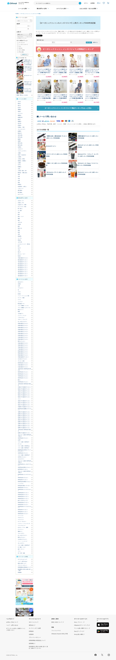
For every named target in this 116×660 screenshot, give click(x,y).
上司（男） (20, 242)
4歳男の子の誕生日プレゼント (24, 427)
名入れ (20, 48)
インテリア (20, 301)
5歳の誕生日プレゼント (23, 267)
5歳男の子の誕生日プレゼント (24, 421)
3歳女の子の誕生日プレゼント (24, 402)
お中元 (19, 164)
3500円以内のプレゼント (23, 377)
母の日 (19, 105)
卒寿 (19, 174)
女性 (19, 212)
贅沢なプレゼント (21, 341)
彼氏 (19, 220)
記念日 (19, 107)
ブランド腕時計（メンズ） (23, 305)
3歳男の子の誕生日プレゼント (24, 425)
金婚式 (19, 141)
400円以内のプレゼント (23, 479)
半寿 (19, 178)
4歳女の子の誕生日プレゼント (24, 404)
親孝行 (19, 119)
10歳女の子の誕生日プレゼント (24, 387)
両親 (19, 218)
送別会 (19, 111)
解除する (95, 42)
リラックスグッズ (21, 525)
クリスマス (20, 113)
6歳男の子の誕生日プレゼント (24, 413)
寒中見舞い (20, 192)
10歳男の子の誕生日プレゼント (24, 406)
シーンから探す (22, 8)
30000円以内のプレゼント (23, 496)
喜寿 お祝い (20, 143)
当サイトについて (33, 622)
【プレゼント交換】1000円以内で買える (24, 461)
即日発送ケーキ (21, 303)
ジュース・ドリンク (22, 315)
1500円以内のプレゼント (23, 438)
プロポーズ (20, 148)
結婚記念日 (20, 117)
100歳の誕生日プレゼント (23, 356)
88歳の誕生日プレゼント (23, 352)
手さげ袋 (21, 52)
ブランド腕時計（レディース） (24, 307)
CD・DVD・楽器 (21, 553)
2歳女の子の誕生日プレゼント (24, 419)
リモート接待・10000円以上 (24, 445)
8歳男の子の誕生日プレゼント (24, 415)
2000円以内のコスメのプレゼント (24, 490)
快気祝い (20, 184)
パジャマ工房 (42, 74)
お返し (19, 168)
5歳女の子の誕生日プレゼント (24, 396)
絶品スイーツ (20, 309)
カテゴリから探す (61, 8)
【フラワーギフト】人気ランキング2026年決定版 (28, 90)
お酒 (19, 285)
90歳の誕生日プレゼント (23, 355)
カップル (20, 238)
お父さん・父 (20, 200)
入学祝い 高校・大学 (22, 170)
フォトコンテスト (56, 630)
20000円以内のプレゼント (23, 494)
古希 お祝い (20, 135)
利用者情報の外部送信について (24, 567)
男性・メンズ (20, 216)
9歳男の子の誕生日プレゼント (24, 417)
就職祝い (20, 121)
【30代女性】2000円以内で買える (24, 430)
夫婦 (19, 234)
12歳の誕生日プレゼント (23, 364)
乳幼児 (19, 255)
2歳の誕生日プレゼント (23, 275)
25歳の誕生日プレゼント (23, 329)
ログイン (86, 3)
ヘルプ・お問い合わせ (22, 561)
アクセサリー (20, 287)
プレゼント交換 (21, 360)
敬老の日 (20, 133)
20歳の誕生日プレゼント (23, 333)
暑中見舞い (20, 190)
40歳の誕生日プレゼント (23, 323)
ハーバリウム (20, 483)
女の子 (19, 247)
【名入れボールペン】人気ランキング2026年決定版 (28, 83)
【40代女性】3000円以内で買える (24, 384)
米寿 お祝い (20, 137)
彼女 (19, 214)
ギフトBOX (22, 50)
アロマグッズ (20, 517)
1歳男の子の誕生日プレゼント (24, 423)
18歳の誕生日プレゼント (23, 345)
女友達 (19, 224)
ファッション (20, 515)
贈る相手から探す (42, 8)
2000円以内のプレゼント (23, 504)
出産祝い (20, 147)
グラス (19, 291)
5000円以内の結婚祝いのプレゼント (24, 409)
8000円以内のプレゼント (23, 373)
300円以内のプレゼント (23, 511)
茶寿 (19, 182)
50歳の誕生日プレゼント (23, 327)
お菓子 (19, 439)
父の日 (19, 101)
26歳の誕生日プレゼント (23, 331)
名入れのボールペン (51, 146)
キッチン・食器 (21, 297)
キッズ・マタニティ (22, 521)
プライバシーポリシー (22, 565)
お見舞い (20, 156)
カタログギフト (21, 458)
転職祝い (20, 166)
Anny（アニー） (78, 622)
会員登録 (92, 3)
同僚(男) (19, 236)
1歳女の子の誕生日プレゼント (24, 400)
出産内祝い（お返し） (22, 186)
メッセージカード (23, 44)
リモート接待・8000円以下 (23, 447)
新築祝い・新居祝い (22, 160)
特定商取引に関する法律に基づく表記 (24, 570)
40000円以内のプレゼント (23, 498)
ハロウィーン (20, 188)
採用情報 (31, 643)
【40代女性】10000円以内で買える (24, 369)
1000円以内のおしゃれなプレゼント (24, 465)
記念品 (19, 293)
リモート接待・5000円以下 (23, 441)
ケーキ (19, 299)
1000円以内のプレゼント (23, 453)
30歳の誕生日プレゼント (23, 325)
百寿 (19, 176)
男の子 (19, 251)
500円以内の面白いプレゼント (24, 485)
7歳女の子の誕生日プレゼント (24, 390)
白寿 (19, 180)
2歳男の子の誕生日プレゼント (24, 432)
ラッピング (22, 42)
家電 (19, 311)
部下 (19, 246)
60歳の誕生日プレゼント (23, 339)
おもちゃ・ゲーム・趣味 (23, 527)
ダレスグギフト (21, 543)
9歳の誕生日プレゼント (23, 263)
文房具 (19, 283)
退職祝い (20, 109)
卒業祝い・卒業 (21, 127)
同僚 (19, 230)
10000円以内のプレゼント (23, 492)
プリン (19, 551)
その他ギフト (20, 313)
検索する (24, 54)
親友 (19, 226)
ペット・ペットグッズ (22, 541)
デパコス (20, 443)
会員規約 (31, 634)
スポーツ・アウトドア (22, 319)
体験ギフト (20, 531)
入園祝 (19, 152)
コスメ (19, 398)
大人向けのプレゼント (22, 358)
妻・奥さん (20, 208)
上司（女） (20, 222)
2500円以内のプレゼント (23, 381)
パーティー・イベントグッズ (24, 523)
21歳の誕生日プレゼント (23, 337)
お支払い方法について (12, 622)
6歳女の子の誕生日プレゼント (24, 388)
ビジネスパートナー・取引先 (24, 244)
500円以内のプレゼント (23, 509)
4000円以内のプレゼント (23, 513)
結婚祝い (20, 131)
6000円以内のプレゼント (23, 362)
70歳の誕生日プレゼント (23, 347)
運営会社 (31, 625)
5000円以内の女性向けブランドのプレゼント (24, 450)
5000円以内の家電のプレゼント (24, 481)
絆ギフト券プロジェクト (23, 500)
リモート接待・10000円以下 (24, 455)
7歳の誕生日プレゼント (23, 261)
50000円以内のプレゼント (23, 502)
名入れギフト (20, 281)
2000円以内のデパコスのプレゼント (24, 507)
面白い (19, 379)
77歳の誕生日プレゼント (23, 349)
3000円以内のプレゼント (23, 477)
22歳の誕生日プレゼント (23, 335)
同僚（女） (20, 228)
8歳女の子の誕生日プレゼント (24, 392)
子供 (19, 250)
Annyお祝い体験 (78, 634)
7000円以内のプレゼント (23, 375)
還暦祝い (20, 115)
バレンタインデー (21, 129)
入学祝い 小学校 (21, 158)
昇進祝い (20, 125)
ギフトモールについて (22, 559)
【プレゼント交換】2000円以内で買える (24, 435)
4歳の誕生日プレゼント (23, 269)
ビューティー (20, 529)
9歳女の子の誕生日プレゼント (24, 394)
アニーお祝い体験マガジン (81, 628)
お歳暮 (19, 162)
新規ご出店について (22, 563)
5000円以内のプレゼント (23, 487)
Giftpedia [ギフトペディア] (81, 625)
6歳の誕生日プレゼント (23, 265)
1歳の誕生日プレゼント (23, 273)
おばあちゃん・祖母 (22, 204)
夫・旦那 (20, 210)
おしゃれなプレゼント (22, 321)
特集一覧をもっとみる (22, 95)
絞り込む (89, 42)
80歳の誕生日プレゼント (23, 351)
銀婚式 (19, 139)
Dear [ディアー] (78, 631)
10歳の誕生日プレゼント (23, 257)
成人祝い (20, 123)
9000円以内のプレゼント (23, 371)
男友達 (19, 240)
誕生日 (19, 103)
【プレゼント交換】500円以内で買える (24, 472)
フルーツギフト (21, 533)
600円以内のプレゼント (23, 469)
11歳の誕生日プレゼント (23, 366)
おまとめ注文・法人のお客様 (88, 8)
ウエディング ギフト (22, 150)
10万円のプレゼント (22, 457)
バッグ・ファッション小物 (23, 295)
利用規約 (20, 572)
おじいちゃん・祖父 (22, 206)
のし (20, 46)
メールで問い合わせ (48, 116)
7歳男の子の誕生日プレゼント (24, 411)
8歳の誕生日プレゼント (23, 259)
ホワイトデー (20, 194)
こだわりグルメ (21, 317)
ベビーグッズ (20, 519)
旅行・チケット (21, 549)
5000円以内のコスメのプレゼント (24, 475)
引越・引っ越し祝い (22, 154)
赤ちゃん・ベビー (21, 253)
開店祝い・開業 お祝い (22, 172)
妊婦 (19, 232)
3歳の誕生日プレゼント (23, 271)
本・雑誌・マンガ (21, 547)
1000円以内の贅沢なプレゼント (24, 467)
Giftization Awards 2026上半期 (59, 633)
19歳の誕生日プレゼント (23, 343)
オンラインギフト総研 (35, 628)
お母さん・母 (20, 202)
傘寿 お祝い (20, 145)
